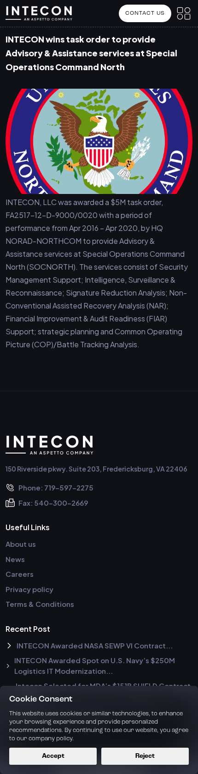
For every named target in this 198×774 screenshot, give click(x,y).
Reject (145, 756)
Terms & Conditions (40, 603)
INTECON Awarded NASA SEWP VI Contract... (95, 645)
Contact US (145, 13)
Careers (20, 573)
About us (21, 543)
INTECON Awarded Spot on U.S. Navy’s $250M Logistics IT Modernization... (94, 665)
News (15, 559)
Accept (53, 756)
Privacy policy (29, 589)
